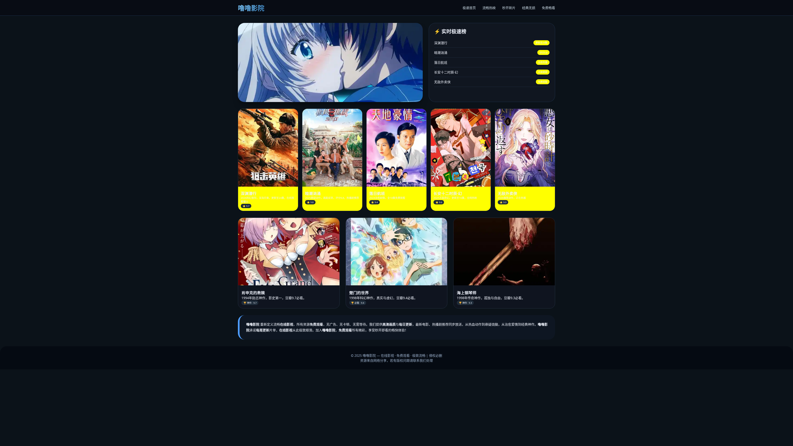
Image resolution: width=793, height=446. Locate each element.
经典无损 (528, 8)
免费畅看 (548, 8)
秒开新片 (508, 8)
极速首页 (469, 8)
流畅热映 (489, 8)
